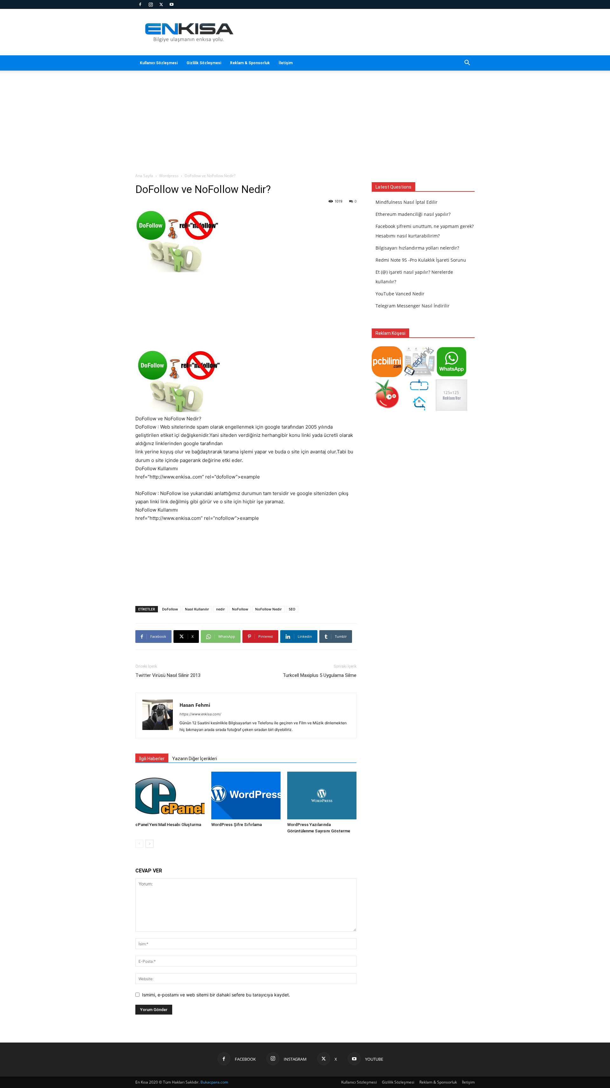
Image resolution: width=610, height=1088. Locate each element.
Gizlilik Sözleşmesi (203, 63)
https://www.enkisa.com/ (200, 714)
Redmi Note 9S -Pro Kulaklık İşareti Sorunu (421, 260)
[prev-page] (139, 844)
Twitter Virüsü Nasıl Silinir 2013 (167, 675)
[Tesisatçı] (419, 409)
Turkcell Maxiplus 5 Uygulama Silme (319, 675)
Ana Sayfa (144, 175)
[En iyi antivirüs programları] (387, 375)
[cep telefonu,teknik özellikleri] (419, 375)
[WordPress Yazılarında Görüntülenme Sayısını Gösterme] (321, 795)
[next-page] (149, 844)
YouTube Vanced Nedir (400, 294)
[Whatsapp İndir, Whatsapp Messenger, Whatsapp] (451, 375)
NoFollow (240, 609)
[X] (161, 4)
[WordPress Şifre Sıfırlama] (246, 795)
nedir (220, 609)
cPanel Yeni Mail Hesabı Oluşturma (168, 824)
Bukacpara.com (214, 1082)
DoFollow (170, 609)
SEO (292, 609)
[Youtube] (171, 4)
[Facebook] (140, 4)
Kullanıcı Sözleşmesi (159, 63)
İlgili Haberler (152, 758)
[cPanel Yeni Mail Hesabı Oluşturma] (170, 795)
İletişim (286, 63)
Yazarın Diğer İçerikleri (194, 758)
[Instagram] (150, 4)
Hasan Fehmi (195, 705)
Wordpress (169, 175)
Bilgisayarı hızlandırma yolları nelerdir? (417, 248)
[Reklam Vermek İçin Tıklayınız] (451, 409)
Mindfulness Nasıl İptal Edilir (406, 202)
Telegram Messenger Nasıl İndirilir (413, 306)
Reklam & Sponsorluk (250, 63)
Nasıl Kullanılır (197, 609)
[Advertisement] (359, 32)
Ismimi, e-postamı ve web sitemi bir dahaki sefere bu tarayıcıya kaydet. (216, 994)
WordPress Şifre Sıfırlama (236, 824)
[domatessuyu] (387, 409)
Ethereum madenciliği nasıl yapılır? (413, 214)
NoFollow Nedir (268, 609)
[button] (467, 63)
